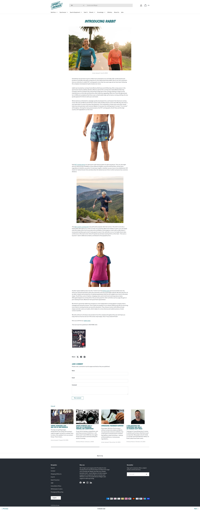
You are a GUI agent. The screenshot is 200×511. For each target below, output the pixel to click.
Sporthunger (56, 505)
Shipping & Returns (56, 474)
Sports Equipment (75, 12)
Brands (91, 12)
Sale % (86, 12)
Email (73, 377)
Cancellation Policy (56, 486)
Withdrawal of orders (56, 489)
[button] (145, 5)
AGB (52, 483)
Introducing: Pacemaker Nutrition (112, 426)
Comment (74, 385)
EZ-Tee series (106, 290)
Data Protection (55, 480)
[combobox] (101, 5)
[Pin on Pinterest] (84, 357)
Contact (53, 471)
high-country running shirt (81, 227)
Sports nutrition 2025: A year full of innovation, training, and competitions (84, 427)
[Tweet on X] (77, 357)
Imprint (53, 477)
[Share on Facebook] (81, 357)
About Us (116, 12)
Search (53, 468)
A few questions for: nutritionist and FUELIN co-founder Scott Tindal (134, 427)
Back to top (100, 455)
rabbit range (87, 320)
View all (53, 406)
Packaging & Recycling (57, 492)
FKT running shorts (80, 164)
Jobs (122, 12)
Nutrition (53, 12)
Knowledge (100, 12)
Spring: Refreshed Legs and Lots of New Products (59, 426)
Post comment (77, 398)
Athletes (109, 12)
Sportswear (63, 12)
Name (73, 370)
